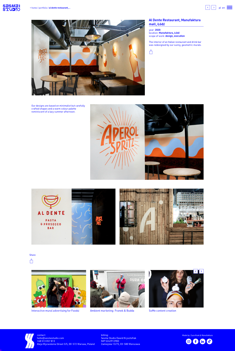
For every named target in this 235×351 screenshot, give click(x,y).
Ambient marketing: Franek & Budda (112, 310)
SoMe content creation (162, 310)
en (223, 7)
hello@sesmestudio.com (50, 337)
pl (220, 7)
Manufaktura (207, 335)
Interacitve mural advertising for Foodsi (55, 310)
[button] (201, 271)
